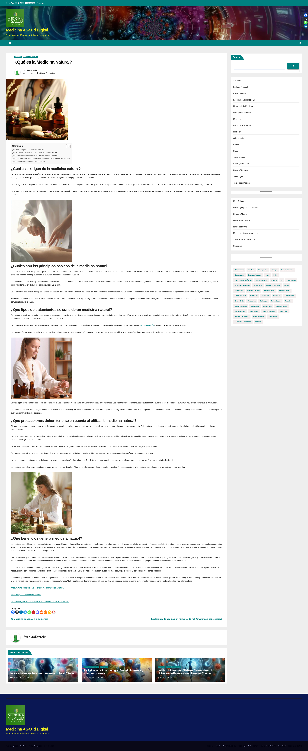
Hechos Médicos (261, 280)
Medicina (18, 57)
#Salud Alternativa (47, 73)
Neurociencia (289, 296)
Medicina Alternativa (30, 57)
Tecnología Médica (241, 183)
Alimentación (239, 270)
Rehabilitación (276, 301)
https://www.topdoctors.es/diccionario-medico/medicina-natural (37, 588)
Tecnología (238, 177)
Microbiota (265, 296)
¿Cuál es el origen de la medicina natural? (28, 150)
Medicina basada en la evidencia (30, 619)
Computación (239, 275)
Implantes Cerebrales (242, 285)
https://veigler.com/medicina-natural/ (26, 595)
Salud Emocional (281, 306)
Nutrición (237, 132)
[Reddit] (41, 612)
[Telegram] (25, 612)
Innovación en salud (273, 285)
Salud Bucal (255, 306)
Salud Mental (239, 157)
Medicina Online (284, 290)
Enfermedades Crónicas (243, 280)
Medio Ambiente (240, 296)
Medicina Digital (269, 290)
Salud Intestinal (240, 311)
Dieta (267, 275)
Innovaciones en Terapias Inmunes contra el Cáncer (42, 673)
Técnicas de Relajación (243, 322)
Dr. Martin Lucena (20, 678)
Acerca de (40, 3)
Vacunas (258, 322)
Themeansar (50, 746)
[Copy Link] (49, 612)
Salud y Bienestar (241, 164)
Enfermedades (239, 93)
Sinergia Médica (240, 214)
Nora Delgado (32, 70)
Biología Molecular (92, 667)
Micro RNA (277, 296)
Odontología (238, 138)
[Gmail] (54, 612)
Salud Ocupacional (269, 311)
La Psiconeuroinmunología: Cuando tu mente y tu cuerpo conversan (115, 672)
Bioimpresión (262, 270)
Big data (251, 270)
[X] (17, 612)
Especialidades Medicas (244, 100)
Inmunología (258, 285)
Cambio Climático (287, 270)
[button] (300, 43)
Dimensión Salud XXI (242, 220)
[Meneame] (45, 612)
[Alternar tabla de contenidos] (67, 146)
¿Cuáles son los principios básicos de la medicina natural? (34, 153)
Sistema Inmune (258, 316)
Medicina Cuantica (253, 290)
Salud (235, 151)
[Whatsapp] (29, 612)
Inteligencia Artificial (242, 113)
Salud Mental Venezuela (244, 240)
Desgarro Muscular (254, 275)
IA (281, 280)
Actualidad (238, 81)
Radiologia (263, 301)
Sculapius (237, 246)
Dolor (275, 275)
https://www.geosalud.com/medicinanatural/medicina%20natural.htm (40, 602)
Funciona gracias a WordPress (17, 746)
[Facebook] (13, 612)
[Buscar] (293, 66)
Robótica (288, 301)
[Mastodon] (37, 612)
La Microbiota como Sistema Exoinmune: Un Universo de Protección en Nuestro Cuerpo (185, 672)
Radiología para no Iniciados (246, 208)
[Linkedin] (21, 612)
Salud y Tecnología (241, 170)
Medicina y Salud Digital (27, 30)
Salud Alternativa (241, 306)
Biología (274, 270)
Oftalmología (239, 301)
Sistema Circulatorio (242, 316)
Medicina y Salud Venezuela (245, 233)
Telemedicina (272, 316)
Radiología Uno (240, 227)
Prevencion (238, 145)
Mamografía (239, 290)
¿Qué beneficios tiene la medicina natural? (28, 161)
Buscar (236, 57)
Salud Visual (283, 311)
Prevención (252, 301)
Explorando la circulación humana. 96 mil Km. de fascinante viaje (185, 619)
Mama (286, 285)
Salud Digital (267, 306)
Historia (274, 280)
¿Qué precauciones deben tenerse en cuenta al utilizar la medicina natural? (41, 158)
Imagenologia (291, 280)
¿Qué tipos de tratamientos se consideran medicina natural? (35, 156)
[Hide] (307, 30)
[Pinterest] (33, 612)
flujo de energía (147, 325)
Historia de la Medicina (243, 106)
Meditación (254, 296)
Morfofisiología (239, 201)
